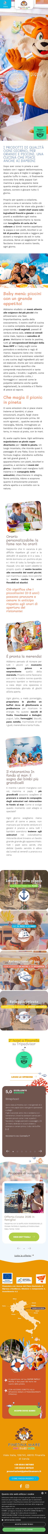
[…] (7, 1129)
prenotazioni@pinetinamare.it (24, 1471)
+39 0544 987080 (24, 1464)
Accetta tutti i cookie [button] (24, 1530)
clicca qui (43, 1517)
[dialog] (24, 1512)
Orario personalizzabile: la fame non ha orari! (22, 540)
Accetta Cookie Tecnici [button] (24, 1524)
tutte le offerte (22, 1255)
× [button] (45, 1493)
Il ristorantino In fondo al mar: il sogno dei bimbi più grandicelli (22, 777)
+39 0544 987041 (24, 1468)
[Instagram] (27, 1487)
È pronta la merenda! (24, 656)
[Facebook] (21, 1487)
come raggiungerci (23, 1478)
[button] (24, 1520)
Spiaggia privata (24, 1001)
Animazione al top (24, 961)
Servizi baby (24, 921)
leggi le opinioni (22, 1077)
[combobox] (42, 1493)
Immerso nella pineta (24, 880)
